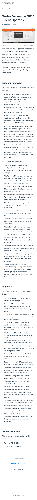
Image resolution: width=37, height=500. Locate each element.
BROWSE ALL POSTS (18, 464)
